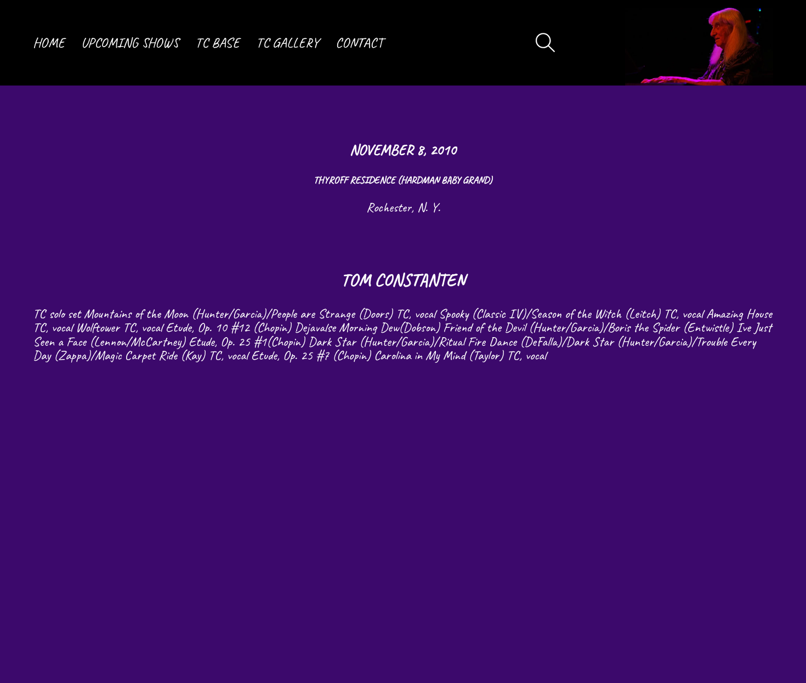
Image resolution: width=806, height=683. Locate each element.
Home (49, 42)
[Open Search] (545, 42)
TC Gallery (287, 42)
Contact (359, 42)
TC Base (217, 42)
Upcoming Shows (130, 42)
